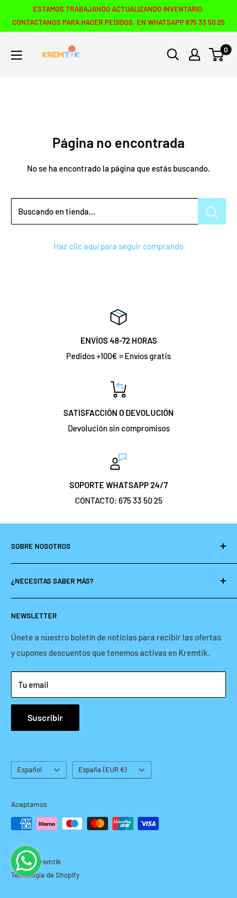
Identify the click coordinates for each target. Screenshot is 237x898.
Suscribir (45, 717)
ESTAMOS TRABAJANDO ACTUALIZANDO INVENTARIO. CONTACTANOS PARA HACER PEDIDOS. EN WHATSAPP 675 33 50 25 (118, 15)
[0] (217, 54)
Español (29, 769)
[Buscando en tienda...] (212, 211)
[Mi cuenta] (194, 55)
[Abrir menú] (16, 55)
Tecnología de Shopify (45, 874)
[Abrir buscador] (173, 55)
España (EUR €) (102, 769)
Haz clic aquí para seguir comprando (118, 246)
